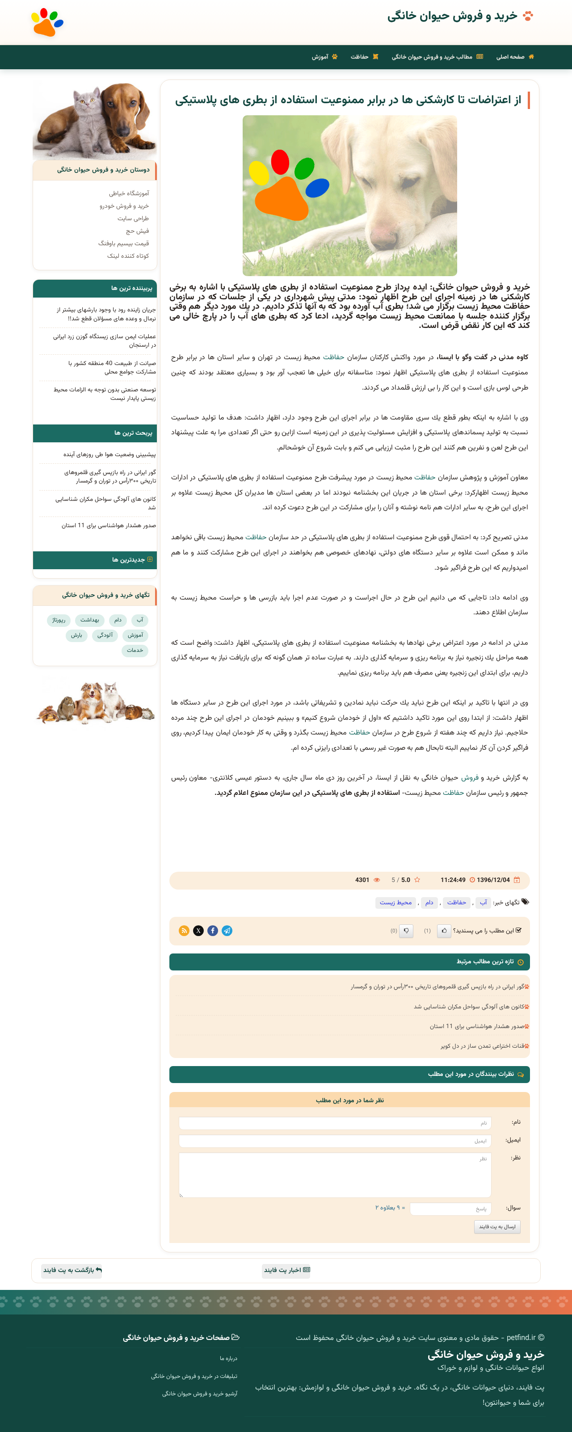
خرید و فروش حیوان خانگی (452, 16)
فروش (470, 778)
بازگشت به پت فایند (69, 1271)
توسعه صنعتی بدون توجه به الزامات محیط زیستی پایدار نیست (105, 394)
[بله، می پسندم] (444, 931)
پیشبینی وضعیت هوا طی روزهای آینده (109, 454)
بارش (76, 635)
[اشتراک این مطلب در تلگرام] (227, 931)
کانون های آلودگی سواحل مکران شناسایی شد (469, 1007)
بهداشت (89, 620)
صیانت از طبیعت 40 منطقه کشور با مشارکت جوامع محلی (112, 368)
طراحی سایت (133, 219)
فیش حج (137, 231)
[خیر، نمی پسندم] (406, 931)
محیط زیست (396, 903)
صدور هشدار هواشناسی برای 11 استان (477, 1026)
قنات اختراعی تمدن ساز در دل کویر (482, 1046)
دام (429, 903)
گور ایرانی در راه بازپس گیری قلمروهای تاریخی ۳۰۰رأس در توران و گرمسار (437, 986)
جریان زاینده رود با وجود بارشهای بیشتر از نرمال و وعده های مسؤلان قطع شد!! (106, 314)
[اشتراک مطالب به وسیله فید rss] (184, 931)
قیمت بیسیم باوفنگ (123, 244)
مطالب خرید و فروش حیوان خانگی (433, 57)
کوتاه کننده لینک (128, 256)
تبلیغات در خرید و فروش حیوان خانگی (194, 1376)
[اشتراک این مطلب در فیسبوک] (212, 931)
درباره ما (228, 1358)
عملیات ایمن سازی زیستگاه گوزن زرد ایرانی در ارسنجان (104, 341)
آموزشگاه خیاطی (129, 194)
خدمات (135, 650)
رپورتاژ (58, 620)
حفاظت (360, 57)
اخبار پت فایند (283, 1271)
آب (483, 903)
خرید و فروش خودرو (124, 206)
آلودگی (105, 635)
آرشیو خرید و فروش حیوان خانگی (199, 1394)
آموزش (320, 57)
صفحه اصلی (511, 57)
